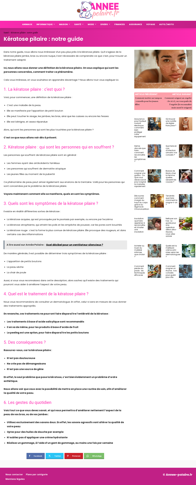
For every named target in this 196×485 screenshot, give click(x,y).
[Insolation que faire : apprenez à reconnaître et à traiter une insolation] (154, 223)
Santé (6, 32)
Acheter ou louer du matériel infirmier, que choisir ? (139, 251)
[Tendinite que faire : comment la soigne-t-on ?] (185, 200)
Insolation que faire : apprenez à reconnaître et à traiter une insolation (139, 225)
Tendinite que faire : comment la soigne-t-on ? (171, 200)
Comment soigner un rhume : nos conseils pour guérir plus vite (171, 271)
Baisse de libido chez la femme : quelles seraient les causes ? (171, 176)
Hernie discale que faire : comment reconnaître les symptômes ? (140, 154)
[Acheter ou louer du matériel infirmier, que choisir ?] (154, 250)
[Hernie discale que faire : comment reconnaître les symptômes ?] (154, 151)
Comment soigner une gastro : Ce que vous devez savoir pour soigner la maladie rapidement (140, 179)
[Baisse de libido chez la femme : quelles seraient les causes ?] (185, 176)
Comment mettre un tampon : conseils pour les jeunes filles (148, 101)
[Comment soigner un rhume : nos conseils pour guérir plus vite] (185, 271)
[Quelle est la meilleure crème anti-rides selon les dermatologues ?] (188, 250)
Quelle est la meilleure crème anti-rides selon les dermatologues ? (173, 251)
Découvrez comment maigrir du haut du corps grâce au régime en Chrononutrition (141, 202)
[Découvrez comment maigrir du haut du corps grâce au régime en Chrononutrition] (157, 200)
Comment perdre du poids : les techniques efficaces (139, 270)
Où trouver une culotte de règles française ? (171, 122)
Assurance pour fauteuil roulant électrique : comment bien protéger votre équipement (140, 128)
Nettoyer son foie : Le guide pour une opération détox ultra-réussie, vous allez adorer (171, 227)
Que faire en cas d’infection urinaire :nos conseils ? (171, 150)
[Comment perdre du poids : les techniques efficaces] (154, 271)
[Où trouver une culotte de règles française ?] (185, 124)
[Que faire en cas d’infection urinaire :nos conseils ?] (185, 151)
